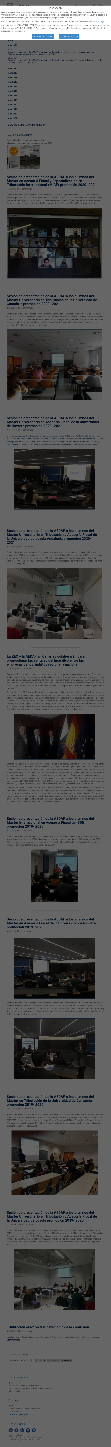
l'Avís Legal (99, 21)
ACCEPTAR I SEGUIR (69, 37)
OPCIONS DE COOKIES (42, 37)
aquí (23, 31)
